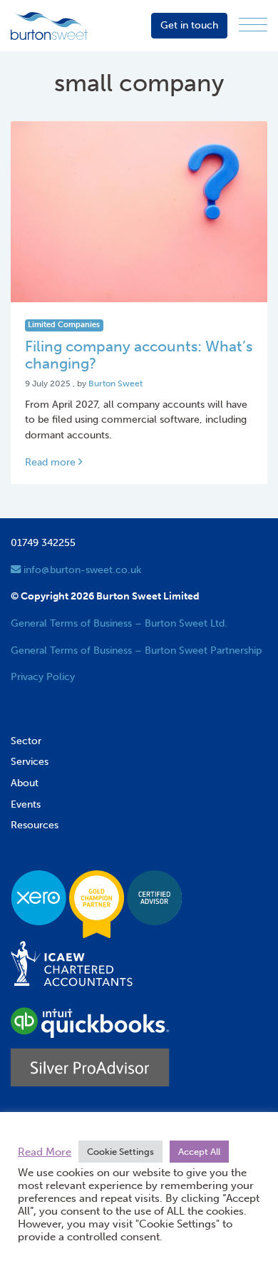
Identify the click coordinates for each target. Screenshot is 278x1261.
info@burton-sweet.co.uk (81, 569)
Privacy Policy (43, 676)
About (24, 782)
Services (29, 761)
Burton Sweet (115, 383)
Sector (26, 740)
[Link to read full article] (139, 211)
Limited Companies (64, 324)
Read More (44, 1152)
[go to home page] (49, 25)
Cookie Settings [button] (120, 1151)
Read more (51, 461)
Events (26, 804)
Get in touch (189, 25)
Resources (34, 824)
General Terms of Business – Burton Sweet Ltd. (119, 623)
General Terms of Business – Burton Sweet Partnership (136, 650)
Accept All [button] (199, 1151)
